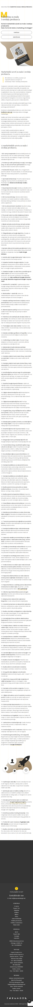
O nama (16, 906)
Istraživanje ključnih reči (10, 858)
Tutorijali (16, 936)
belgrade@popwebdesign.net (16, 984)
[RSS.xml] (25, 998)
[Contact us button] (29, 1001)
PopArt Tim (16, 908)
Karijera (16, 912)
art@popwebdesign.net (18, 898)
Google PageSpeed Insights (18, 802)
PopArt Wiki (16, 934)
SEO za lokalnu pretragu (10, 864)
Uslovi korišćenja (16, 918)
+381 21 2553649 (17, 960)
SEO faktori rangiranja (10, 862)
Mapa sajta (16, 925)
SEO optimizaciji (22, 589)
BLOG (16, 932)
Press (16, 916)
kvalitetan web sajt (6, 112)
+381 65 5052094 (18, 963)
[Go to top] (16, 888)
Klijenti (16, 914)
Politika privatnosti (16, 920)
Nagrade (16, 910)
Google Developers (15, 744)
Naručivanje (16, 37)
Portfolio (16, 32)
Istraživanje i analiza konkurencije (10, 856)
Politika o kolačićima (16, 923)
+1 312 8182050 (17, 945)
